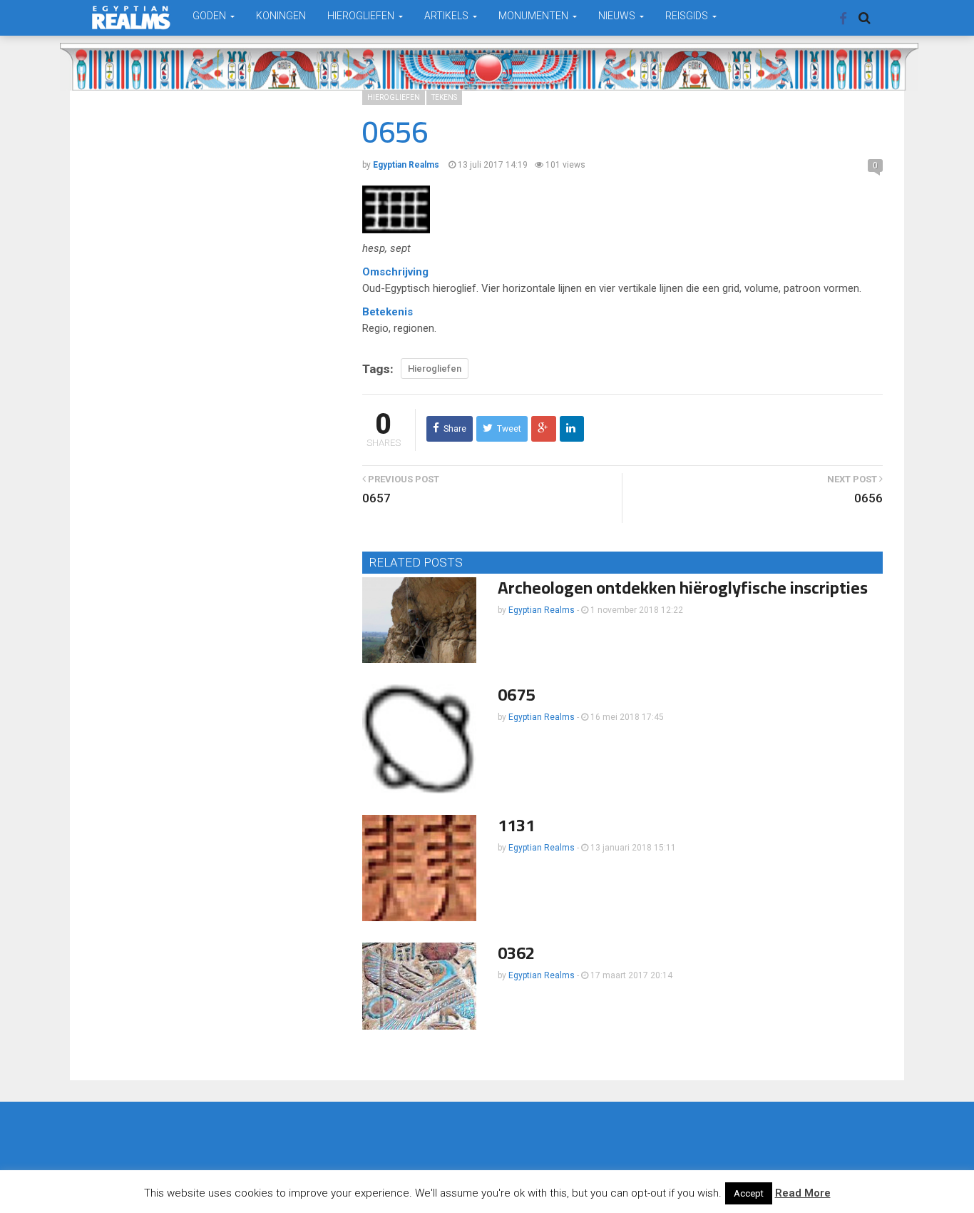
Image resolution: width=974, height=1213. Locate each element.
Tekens (444, 97)
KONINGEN (281, 15)
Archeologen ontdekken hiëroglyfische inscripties (683, 588)
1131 (516, 825)
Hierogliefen (393, 97)
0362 (516, 953)
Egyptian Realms (541, 610)
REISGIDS (687, 15)
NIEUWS (617, 15)
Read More (803, 1193)
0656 (868, 498)
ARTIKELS (447, 15)
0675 (516, 695)
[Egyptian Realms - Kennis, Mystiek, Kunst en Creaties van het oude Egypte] (131, 17)
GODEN (210, 15)
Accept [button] (749, 1193)
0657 (376, 498)
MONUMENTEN (534, 15)
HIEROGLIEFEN (361, 15)
